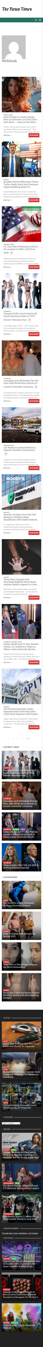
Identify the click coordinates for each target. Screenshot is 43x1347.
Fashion (6, 931)
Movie (13, 1149)
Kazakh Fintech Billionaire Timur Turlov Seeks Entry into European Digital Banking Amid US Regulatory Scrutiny (21, 186)
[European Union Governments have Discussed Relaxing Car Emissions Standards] (21, 1066)
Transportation (9, 445)
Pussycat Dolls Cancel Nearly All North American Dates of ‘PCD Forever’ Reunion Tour (20, 316)
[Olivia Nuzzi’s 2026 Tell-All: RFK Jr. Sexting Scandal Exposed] (21, 857)
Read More (34, 135)
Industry (6, 512)
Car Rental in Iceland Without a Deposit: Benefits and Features (20, 449)
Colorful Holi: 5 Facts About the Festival (19, 1326)
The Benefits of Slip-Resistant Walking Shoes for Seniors (18, 904)
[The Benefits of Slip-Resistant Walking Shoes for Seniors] (21, 895)
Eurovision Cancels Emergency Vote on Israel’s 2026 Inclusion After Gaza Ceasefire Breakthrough (21, 1264)
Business (6, 706)
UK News (6, 577)
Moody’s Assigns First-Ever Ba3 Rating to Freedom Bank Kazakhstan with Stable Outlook (20, 517)
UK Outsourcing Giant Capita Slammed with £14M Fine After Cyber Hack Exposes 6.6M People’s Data (21, 713)
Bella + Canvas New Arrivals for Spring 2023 (19, 935)
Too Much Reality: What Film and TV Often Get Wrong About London (21, 1187)
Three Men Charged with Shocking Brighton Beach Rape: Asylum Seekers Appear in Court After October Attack (20, 584)
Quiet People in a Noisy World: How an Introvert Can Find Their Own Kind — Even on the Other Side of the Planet (20, 121)
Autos (6, 1041)
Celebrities (7, 311)
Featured (6, 244)
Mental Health (8, 115)
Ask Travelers (33, 1233)
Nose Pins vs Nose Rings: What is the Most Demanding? (20, 965)
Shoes (6, 900)
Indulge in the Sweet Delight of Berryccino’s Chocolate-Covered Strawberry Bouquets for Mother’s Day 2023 (20, 1296)
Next (28, 739)
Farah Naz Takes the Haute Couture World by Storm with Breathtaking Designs (21, 995)
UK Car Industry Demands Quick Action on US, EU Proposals (19, 1106)
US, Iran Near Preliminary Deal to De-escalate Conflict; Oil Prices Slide (21, 249)
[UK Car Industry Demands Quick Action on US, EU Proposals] (21, 1097)
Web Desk (7, 135)
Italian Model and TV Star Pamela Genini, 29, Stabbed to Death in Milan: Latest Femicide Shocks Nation (21, 648)
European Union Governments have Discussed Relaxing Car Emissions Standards (21, 1074)
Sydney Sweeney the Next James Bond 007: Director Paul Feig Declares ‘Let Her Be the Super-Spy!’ (21, 1155)
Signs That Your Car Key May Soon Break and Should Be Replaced (21, 1045)
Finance (6, 179)
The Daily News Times (10, 1233)
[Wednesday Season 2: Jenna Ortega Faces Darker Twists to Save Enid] (21, 1208)
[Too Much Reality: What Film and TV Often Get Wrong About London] (21, 1178)
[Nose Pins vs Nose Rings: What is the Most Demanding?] (21, 956)
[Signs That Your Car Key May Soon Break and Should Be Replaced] (21, 1036)
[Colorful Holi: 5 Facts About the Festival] (21, 1317)
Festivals (7, 1258)
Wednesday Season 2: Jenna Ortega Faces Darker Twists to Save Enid (21, 1217)
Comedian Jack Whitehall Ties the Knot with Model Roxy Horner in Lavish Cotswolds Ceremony (21, 383)
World (12, 244)
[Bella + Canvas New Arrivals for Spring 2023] (21, 926)
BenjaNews (23, 1233)
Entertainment (8, 1183)
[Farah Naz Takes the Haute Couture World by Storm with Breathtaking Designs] (21, 987)
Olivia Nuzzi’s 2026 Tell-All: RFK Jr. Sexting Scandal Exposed (21, 866)
